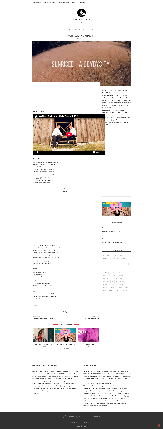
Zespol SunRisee (43, 299)
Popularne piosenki (63, 2)
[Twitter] (81, 22)
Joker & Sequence (120, 269)
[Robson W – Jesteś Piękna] (43, 335)
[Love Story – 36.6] (88, 335)
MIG (112, 281)
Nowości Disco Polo (49, 2)
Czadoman (106, 264)
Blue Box (114, 261)
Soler (104, 290)
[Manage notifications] (159, 425)
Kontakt (81, 2)
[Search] (130, 2)
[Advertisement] (66, 98)
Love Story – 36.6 (88, 344)
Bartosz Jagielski (108, 258)
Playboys (105, 284)
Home (70, 29)
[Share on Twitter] (66, 312)
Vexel (105, 293)
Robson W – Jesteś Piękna (43, 344)
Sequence (112, 287)
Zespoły (74, 2)
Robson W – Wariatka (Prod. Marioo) (111, 231)
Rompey (105, 287)
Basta (117, 258)
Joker (111, 269)
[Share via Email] (68, 312)
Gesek (118, 266)
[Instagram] (83, 22)
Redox (121, 284)
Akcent (114, 255)
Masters (105, 278)
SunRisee (36, 305)
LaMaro (112, 272)
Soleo (127, 287)
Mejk (121, 278)
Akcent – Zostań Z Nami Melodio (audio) (112, 242)
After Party (106, 255)
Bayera (123, 258)
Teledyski (77, 29)
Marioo (121, 275)
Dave (113, 264)
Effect (119, 264)
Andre (121, 255)
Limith (119, 272)
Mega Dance (114, 278)
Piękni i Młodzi (120, 281)
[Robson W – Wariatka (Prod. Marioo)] (65, 335)
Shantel (120, 287)
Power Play (114, 284)
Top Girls (125, 290)
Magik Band (106, 275)
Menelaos (106, 281)
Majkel (114, 275)
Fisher (112, 266)
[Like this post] (63, 312)
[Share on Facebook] (65, 312)
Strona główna (36, 2)
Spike (110, 290)
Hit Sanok (125, 266)
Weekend (112, 293)
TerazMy (117, 290)
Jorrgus (105, 272)
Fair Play (105, 266)
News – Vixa (105, 238)
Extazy (125, 264)
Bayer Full (106, 261)
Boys (121, 261)
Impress (105, 269)
